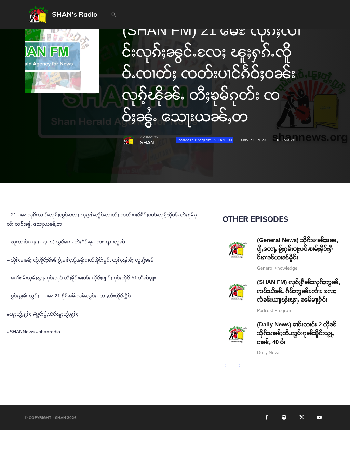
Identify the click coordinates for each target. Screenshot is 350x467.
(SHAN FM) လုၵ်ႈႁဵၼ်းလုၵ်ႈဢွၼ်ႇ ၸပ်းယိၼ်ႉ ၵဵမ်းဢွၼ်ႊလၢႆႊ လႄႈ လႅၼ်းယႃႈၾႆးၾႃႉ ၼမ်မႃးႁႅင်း (298, 291)
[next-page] (237, 366)
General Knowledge (277, 268)
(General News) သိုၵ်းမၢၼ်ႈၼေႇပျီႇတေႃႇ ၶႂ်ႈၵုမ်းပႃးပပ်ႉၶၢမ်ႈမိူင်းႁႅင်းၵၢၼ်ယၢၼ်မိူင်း (297, 249)
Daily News (268, 352)
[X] (145, 183)
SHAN (147, 142)
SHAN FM (223, 139)
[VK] (192, 183)
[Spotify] (284, 418)
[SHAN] (131, 140)
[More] (239, 183)
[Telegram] (176, 183)
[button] (113, 15)
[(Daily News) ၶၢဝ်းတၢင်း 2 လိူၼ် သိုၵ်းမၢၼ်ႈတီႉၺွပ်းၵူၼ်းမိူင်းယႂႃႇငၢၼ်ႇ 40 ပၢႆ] (236, 334)
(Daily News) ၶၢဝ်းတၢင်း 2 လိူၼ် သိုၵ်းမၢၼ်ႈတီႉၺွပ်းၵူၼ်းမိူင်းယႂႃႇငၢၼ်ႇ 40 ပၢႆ (297, 333)
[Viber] (223, 183)
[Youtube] (319, 418)
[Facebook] (129, 183)
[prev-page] (227, 366)
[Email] (160, 183)
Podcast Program (195, 139)
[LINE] (208, 183)
